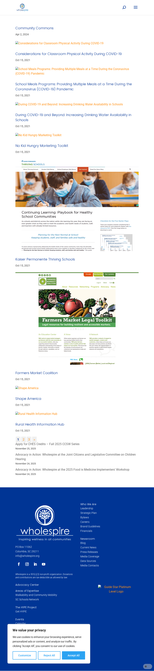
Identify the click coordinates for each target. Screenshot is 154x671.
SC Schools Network (27, 599)
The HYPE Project (26, 607)
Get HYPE (21, 611)
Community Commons (34, 28)
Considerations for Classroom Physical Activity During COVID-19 (68, 53)
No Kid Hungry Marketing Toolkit (41, 145)
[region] (49, 643)
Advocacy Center (27, 585)
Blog (83, 542)
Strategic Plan (88, 512)
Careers (85, 521)
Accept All (74, 655)
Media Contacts (89, 565)
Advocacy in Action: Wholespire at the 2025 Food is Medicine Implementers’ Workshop (72, 469)
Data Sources (88, 560)
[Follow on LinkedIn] (35, 564)
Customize (24, 655)
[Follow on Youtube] (43, 564)
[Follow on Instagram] (27, 564)
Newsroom (87, 539)
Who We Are (88, 504)
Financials (86, 530)
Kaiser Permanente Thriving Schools (45, 259)
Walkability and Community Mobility (36, 594)
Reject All (49, 655)
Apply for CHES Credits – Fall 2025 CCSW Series (47, 444)
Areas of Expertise (27, 591)
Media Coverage (89, 556)
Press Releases (89, 551)
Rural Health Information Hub (39, 424)
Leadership (86, 508)
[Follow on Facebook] (18, 564)
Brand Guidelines (90, 526)
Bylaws (84, 517)
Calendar (20, 623)
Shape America (28, 398)
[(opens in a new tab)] (77, 43)
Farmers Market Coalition (36, 373)
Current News (88, 547)
